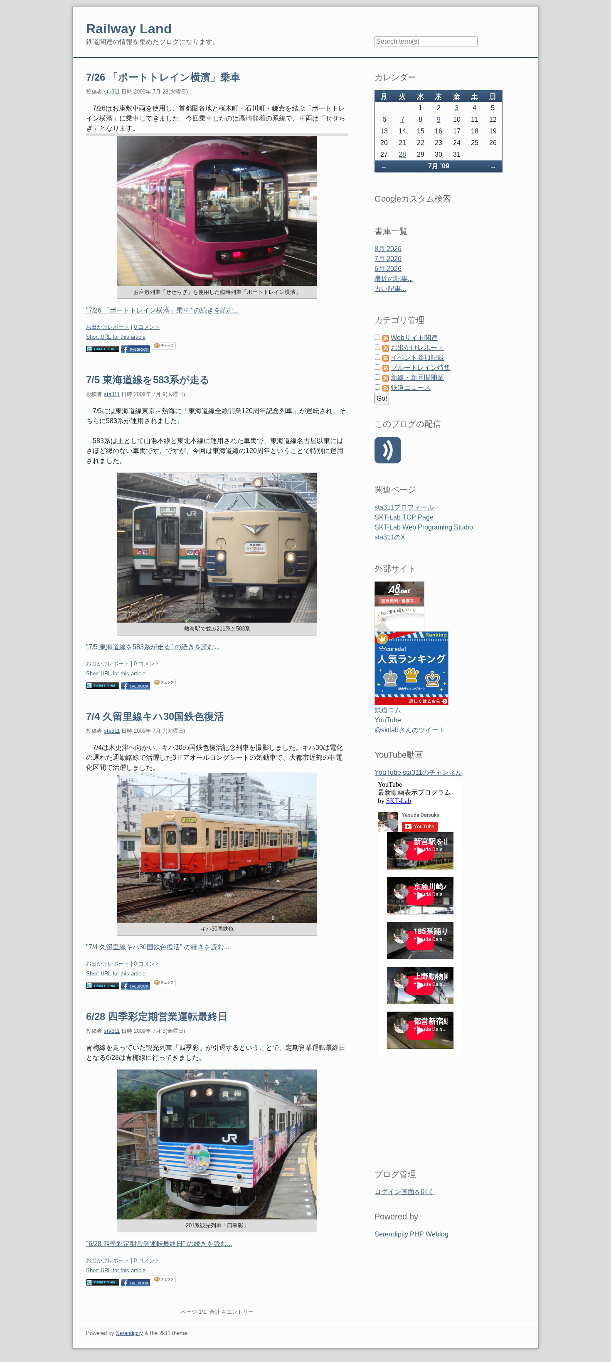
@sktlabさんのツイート (409, 730)
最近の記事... (393, 278)
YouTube (387, 720)
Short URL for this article (115, 337)
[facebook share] (135, 348)
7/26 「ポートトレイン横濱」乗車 (163, 77)
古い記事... (390, 288)
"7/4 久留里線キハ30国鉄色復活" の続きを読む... (157, 947)
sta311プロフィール (404, 507)
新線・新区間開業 (417, 377)
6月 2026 (388, 268)
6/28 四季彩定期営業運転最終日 (157, 1016)
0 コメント (147, 327)
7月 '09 (438, 166)
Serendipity (129, 1333)
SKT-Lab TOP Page (404, 517)
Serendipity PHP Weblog (411, 1234)
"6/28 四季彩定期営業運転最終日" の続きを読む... (159, 1243)
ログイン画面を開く (404, 1191)
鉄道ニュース (411, 387)
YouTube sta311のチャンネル (418, 772)
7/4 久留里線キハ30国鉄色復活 (155, 716)
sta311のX (389, 537)
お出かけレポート (107, 327)
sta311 (112, 92)
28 (402, 154)
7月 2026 (388, 258)
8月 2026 (388, 248)
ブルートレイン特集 (421, 367)
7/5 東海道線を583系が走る (148, 379)
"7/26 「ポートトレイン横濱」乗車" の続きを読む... (162, 310)
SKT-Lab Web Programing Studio (423, 527)
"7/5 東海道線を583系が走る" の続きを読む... (152, 646)
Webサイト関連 (414, 337)
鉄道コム (387, 710)
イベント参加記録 (417, 357)
